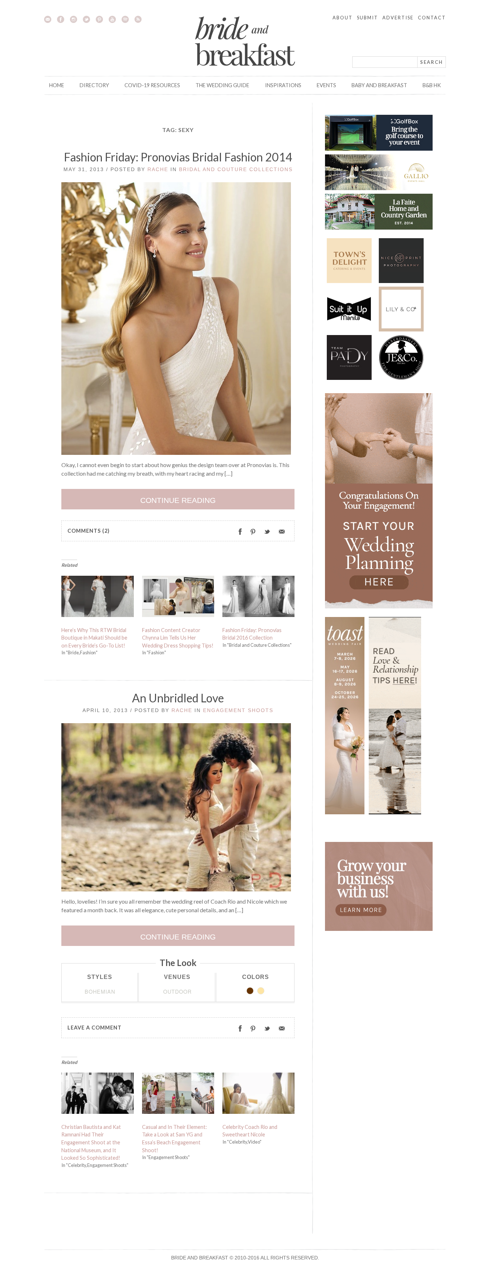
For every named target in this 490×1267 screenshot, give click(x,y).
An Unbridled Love (178, 698)
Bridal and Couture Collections (236, 169)
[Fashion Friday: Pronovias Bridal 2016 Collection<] (258, 598)
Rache (157, 169)
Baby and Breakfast (379, 85)
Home (56, 85)
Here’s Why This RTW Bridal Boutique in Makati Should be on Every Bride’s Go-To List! (94, 638)
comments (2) (88, 531)
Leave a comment (94, 1028)
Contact (432, 17)
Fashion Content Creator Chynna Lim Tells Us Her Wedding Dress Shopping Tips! (177, 638)
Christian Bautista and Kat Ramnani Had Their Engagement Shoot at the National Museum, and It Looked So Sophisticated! (91, 1142)
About (343, 17)
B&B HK (432, 85)
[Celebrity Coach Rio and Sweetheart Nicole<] (258, 1095)
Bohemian (100, 991)
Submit (367, 17)
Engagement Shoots (238, 710)
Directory (94, 85)
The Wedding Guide (222, 85)
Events (326, 85)
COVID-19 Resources (152, 85)
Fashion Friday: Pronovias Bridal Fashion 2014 (178, 157)
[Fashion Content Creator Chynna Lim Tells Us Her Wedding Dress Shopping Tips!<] (178, 598)
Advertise (398, 17)
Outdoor (177, 991)
